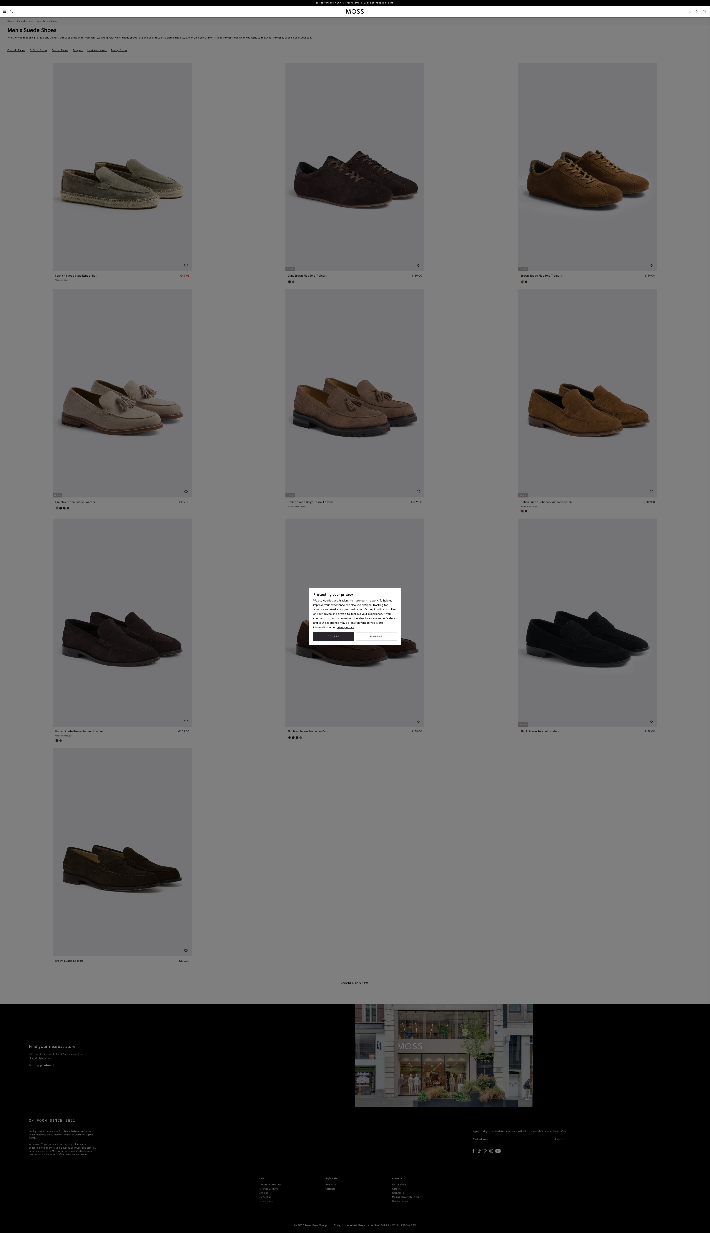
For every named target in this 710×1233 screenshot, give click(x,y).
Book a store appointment (378, 3)
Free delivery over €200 (328, 2)
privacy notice (345, 627)
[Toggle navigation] (4, 11)
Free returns (352, 2)
